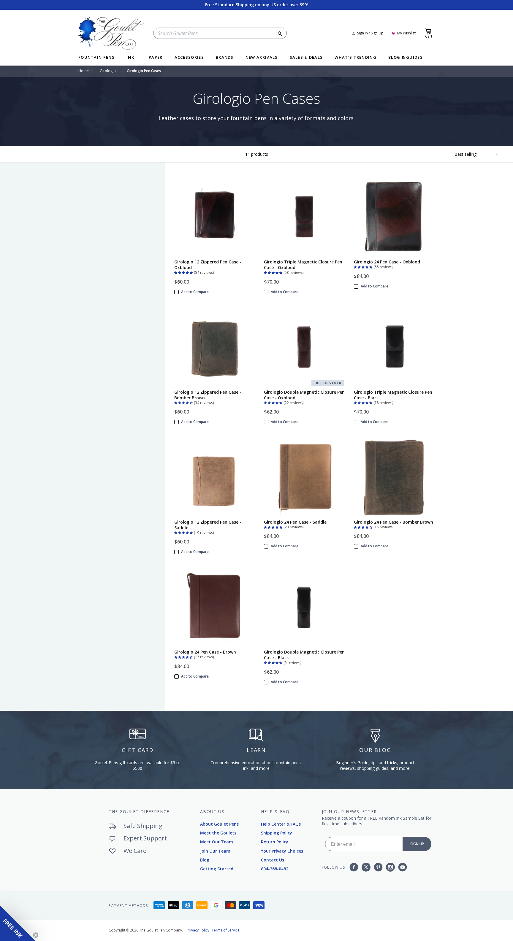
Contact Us (272, 860)
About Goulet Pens (219, 824)
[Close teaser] (36, 935)
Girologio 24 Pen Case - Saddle (295, 522)
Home (83, 71)
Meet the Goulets (218, 833)
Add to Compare (195, 292)
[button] (184, 272)
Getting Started (216, 869)
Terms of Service (226, 930)
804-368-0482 (274, 869)
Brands (225, 57)
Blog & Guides (405, 57)
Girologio (108, 71)
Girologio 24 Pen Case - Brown (205, 652)
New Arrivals (262, 57)
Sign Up (417, 843)
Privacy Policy (198, 930)
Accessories (189, 57)
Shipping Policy (276, 833)
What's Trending (355, 57)
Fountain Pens (96, 57)
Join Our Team (215, 851)
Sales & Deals (306, 57)
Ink (130, 57)
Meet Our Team (216, 842)
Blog (204, 860)
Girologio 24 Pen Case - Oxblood (387, 262)
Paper (156, 57)
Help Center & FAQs (281, 824)
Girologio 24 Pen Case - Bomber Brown (393, 522)
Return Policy (274, 842)
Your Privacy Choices (282, 851)
